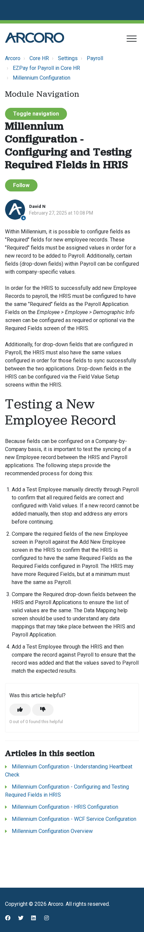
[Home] (34, 38)
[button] (131, 38)
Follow (21, 185)
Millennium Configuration (41, 78)
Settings (68, 58)
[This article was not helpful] (43, 710)
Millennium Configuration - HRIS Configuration (65, 807)
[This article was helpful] (20, 710)
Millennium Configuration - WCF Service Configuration (74, 819)
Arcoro (12, 58)
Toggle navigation (36, 113)
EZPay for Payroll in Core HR (46, 68)
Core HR (39, 58)
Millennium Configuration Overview (52, 831)
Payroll (95, 58)
